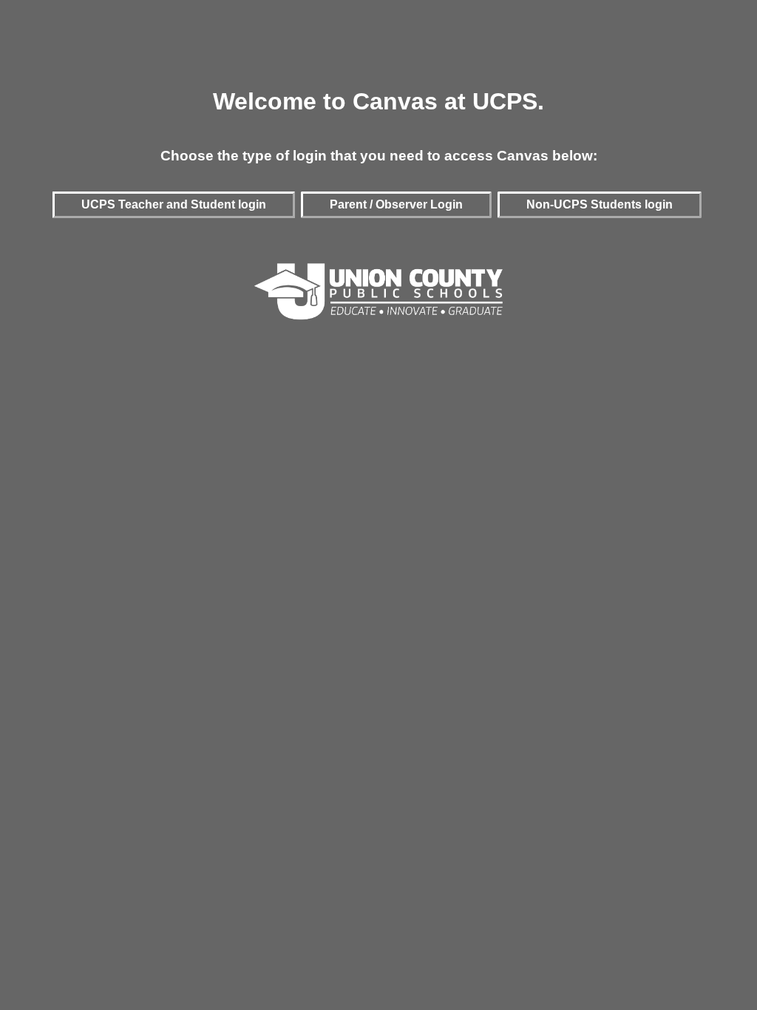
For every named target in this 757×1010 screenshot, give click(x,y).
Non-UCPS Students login (599, 204)
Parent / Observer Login (396, 204)
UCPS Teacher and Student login (173, 204)
